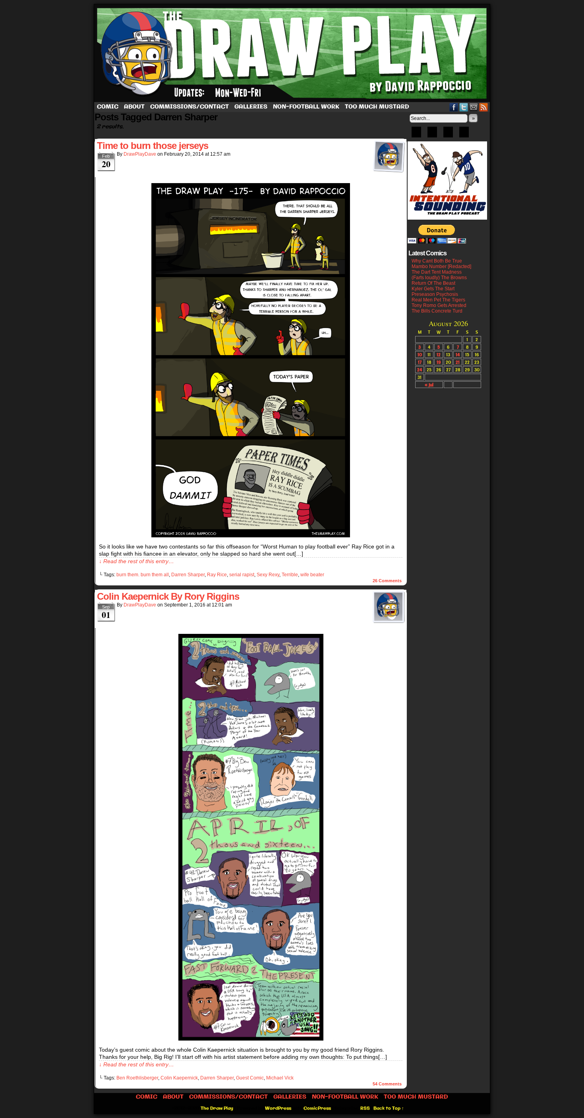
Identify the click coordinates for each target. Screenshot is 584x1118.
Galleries (250, 107)
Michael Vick (280, 1078)
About (134, 107)
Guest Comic (250, 1078)
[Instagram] (464, 134)
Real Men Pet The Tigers (438, 300)
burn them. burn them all (142, 574)
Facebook (454, 107)
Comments (387, 580)
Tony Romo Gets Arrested (439, 305)
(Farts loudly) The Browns (439, 277)
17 (420, 362)
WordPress (278, 1108)
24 (419, 370)
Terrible (290, 574)
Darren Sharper (188, 574)
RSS (484, 107)
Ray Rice (217, 574)
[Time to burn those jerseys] (250, 535)
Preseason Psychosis (435, 294)
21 (458, 362)
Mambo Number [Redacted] (441, 266)
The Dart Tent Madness (437, 272)
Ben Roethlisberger (137, 1078)
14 (458, 354)
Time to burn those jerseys (152, 145)
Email (474, 107)
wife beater (312, 574)
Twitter (464, 107)
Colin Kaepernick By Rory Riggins (168, 596)
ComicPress (317, 1108)
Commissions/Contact (189, 107)
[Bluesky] (416, 134)
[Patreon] (432, 134)
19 (439, 362)
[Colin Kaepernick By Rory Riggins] (250, 1038)
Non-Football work (306, 107)
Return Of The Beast (433, 283)
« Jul (429, 385)
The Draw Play (292, 53)
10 (420, 354)
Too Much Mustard (377, 107)
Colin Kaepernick (179, 1078)
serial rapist (241, 574)
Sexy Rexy (268, 574)
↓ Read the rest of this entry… (136, 561)
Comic (107, 107)
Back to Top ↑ (388, 1108)
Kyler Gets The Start (433, 289)
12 (439, 354)
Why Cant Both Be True (437, 261)
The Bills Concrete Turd (437, 311)
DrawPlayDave (140, 154)
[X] (448, 134)
